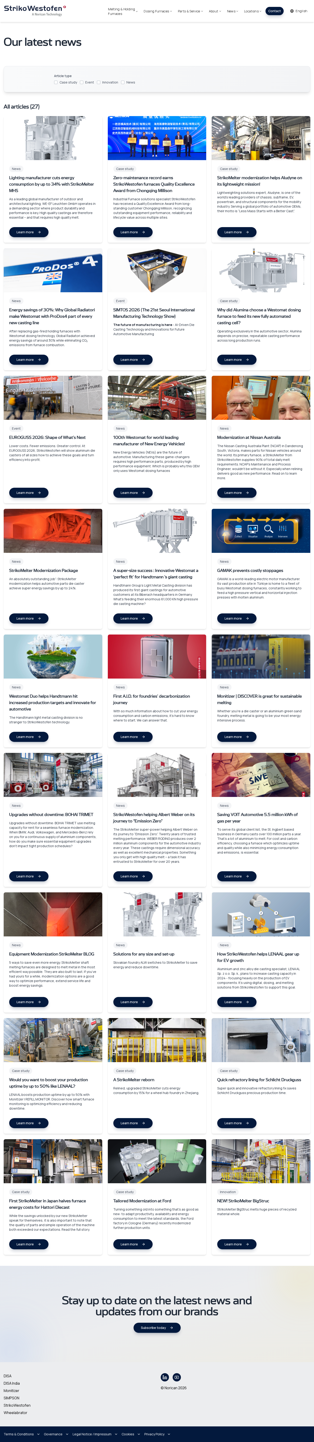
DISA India (12, 1383)
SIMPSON (11, 1397)
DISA (7, 1375)
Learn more (25, 232)
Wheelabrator (15, 1412)
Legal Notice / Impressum (92, 1434)
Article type (63, 76)
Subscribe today (153, 1327)
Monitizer (11, 1390)
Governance (53, 1434)
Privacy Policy (154, 1434)
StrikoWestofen (17, 1405)
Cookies (128, 1434)
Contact (274, 11)
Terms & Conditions (19, 1434)
